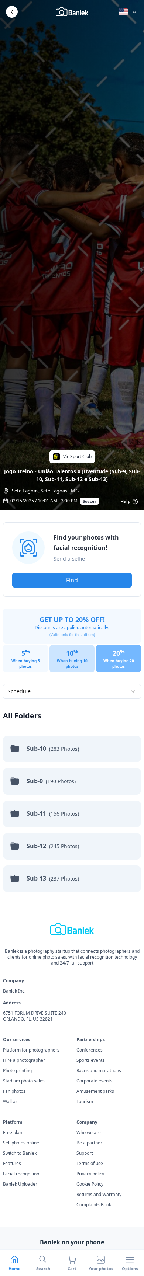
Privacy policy (90, 1174)
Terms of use (89, 1164)
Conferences (89, 1050)
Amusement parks (95, 1091)
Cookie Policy (89, 1184)
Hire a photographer (24, 1060)
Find (72, 580)
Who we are (88, 1133)
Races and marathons (98, 1071)
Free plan (12, 1133)
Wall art (11, 1102)
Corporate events (94, 1081)
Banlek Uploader (20, 1184)
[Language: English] (128, 11)
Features (12, 1164)
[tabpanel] (72, 713)
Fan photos (14, 1091)
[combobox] (72, 691)
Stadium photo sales (24, 1081)
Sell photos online (21, 1143)
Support (84, 1153)
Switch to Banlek (20, 1153)
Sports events (90, 1060)
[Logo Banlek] (72, 11)
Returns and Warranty (98, 1194)
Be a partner (89, 1143)
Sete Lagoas (25, 490)
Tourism (84, 1102)
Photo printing (17, 1071)
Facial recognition (21, 1174)
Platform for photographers (31, 1050)
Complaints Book (93, 1205)
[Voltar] (12, 12)
